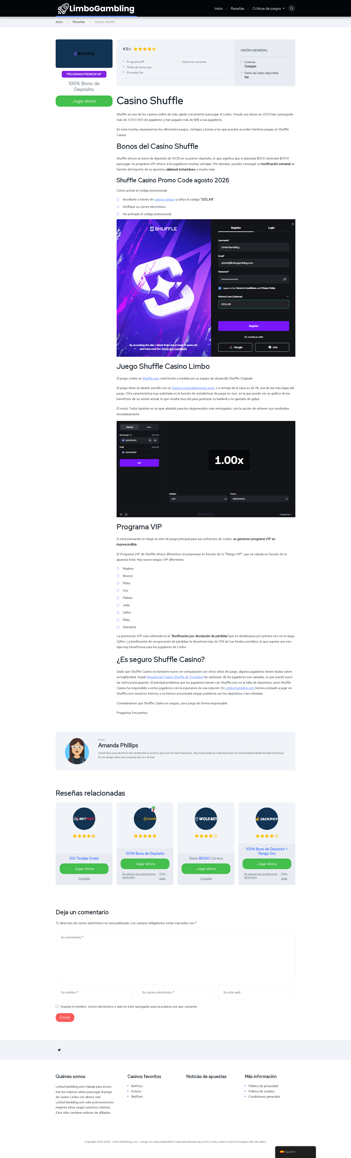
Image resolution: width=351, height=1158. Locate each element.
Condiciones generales (264, 1097)
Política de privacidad (263, 1086)
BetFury (137, 1086)
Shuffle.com (151, 378)
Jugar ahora (84, 101)
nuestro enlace (164, 199)
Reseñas (237, 8)
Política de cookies (261, 1091)
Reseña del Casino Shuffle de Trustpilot (175, 677)
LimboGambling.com (240, 688)
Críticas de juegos (266, 8)
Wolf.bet (137, 1097)
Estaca (136, 1091)
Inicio (218, 8)
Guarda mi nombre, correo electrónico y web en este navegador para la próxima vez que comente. (129, 1006)
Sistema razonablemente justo (193, 388)
